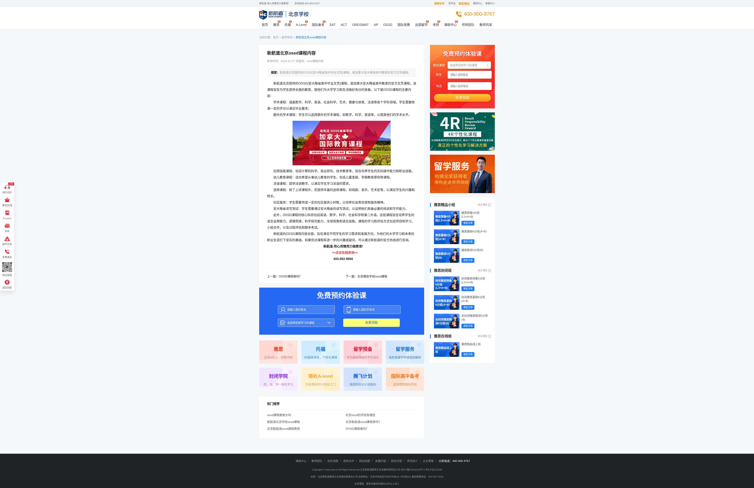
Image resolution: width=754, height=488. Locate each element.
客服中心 (490, 3)
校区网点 (464, 3)
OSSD (387, 24)
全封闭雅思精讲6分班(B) (443, 321)
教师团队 (316, 461)
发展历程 (380, 461)
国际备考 (318, 24)
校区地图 (332, 461)
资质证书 (439, 3)
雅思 (276, 24)
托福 (288, 24)
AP (376, 24)
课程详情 (468, 223)
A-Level (301, 24)
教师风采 (485, 24)
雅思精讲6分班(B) (443, 255)
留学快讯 (287, 37)
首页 (265, 24)
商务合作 (348, 461)
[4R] (462, 131)
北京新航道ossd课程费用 (283, 428)
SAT (332, 24)
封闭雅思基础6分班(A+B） (443, 302)
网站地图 (364, 461)
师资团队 (468, 24)
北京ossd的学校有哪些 (360, 415)
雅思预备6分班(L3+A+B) (443, 218)
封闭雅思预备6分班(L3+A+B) (443, 284)
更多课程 (482, 205)
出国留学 (421, 24)
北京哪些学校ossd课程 (372, 276)
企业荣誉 (428, 461)
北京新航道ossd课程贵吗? (363, 421)
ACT (344, 24)
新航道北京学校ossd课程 (283, 421)
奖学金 (452, 3)
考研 (436, 24)
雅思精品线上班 (443, 349)
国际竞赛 (403, 24)
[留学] (462, 174)
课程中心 (477, 3)
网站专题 (396, 461)
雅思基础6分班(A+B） (443, 237)
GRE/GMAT (360, 24)
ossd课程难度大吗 (279, 415)
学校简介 (412, 461)
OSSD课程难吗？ (290, 276)
